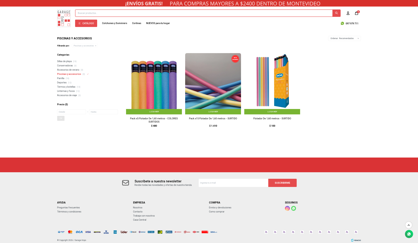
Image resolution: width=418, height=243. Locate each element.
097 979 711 (352, 23)
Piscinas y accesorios (84, 46)
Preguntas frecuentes (68, 207)
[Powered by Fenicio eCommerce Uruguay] (356, 240)
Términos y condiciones (69, 211)
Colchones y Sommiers (114, 23)
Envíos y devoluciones (220, 207)
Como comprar (217, 211)
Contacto (138, 211)
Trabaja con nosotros (144, 215)
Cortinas (136, 23)
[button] (336, 13)
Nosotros (137, 207)
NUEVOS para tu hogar (158, 23)
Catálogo (88, 23)
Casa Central (139, 219)
